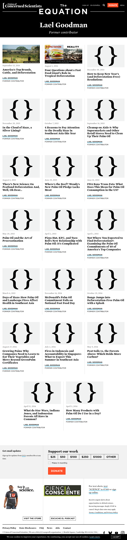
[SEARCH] (104, 5)
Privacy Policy (9, 528)
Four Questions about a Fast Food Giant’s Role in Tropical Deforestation (63, 73)
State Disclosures (27, 528)
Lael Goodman (10, 78)
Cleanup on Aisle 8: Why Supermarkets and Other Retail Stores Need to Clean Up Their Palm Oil (105, 132)
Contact (67, 528)
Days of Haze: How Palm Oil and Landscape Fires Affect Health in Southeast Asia (20, 300)
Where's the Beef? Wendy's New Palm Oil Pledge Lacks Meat (62, 187)
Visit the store (32, 518)
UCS (24, 456)
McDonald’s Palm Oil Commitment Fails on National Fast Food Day (60, 300)
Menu (122, 5)
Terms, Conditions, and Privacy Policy (103, 512)
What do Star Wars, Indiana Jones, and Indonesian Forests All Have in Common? (42, 415)
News (49, 528)
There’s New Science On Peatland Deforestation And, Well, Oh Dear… (21, 187)
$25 (52, 456)
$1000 (97, 456)
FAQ (41, 528)
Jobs (57, 528)
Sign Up (85, 5)
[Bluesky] (110, 533)
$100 (73, 456)
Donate (113, 5)
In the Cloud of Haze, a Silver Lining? (17, 129)
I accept (115, 537)
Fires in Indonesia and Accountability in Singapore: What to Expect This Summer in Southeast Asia (63, 355)
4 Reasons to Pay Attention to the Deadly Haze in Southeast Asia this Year (62, 130)
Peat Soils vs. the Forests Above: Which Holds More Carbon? (104, 354)
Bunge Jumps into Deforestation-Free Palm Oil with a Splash (105, 300)
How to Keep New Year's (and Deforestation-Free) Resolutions (103, 76)
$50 (62, 456)
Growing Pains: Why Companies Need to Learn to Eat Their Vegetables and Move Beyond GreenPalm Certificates (20, 357)
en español (95, 5)
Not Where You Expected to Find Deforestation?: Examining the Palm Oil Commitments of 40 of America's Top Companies (105, 243)
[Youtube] (116, 533)
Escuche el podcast (63, 518)
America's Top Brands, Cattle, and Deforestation (19, 71)
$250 (85, 456)
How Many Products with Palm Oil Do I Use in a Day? (83, 412)
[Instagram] (123, 533)
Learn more (94, 537)
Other (111, 456)
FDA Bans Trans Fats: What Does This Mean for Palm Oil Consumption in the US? (105, 187)
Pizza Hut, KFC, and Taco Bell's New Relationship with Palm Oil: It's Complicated (63, 240)
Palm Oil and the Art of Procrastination (17, 239)
